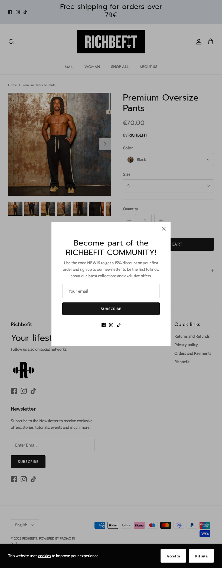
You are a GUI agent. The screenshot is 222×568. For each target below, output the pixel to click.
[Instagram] (111, 325)
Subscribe (111, 308)
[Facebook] (104, 325)
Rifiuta (201, 556)
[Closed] (164, 229)
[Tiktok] (119, 325)
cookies (44, 555)
